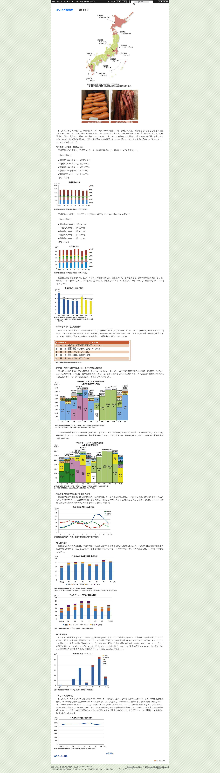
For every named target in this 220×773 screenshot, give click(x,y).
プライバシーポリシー (134, 767)
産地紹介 (110, 753)
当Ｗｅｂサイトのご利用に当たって (157, 767)
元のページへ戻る (60, 756)
